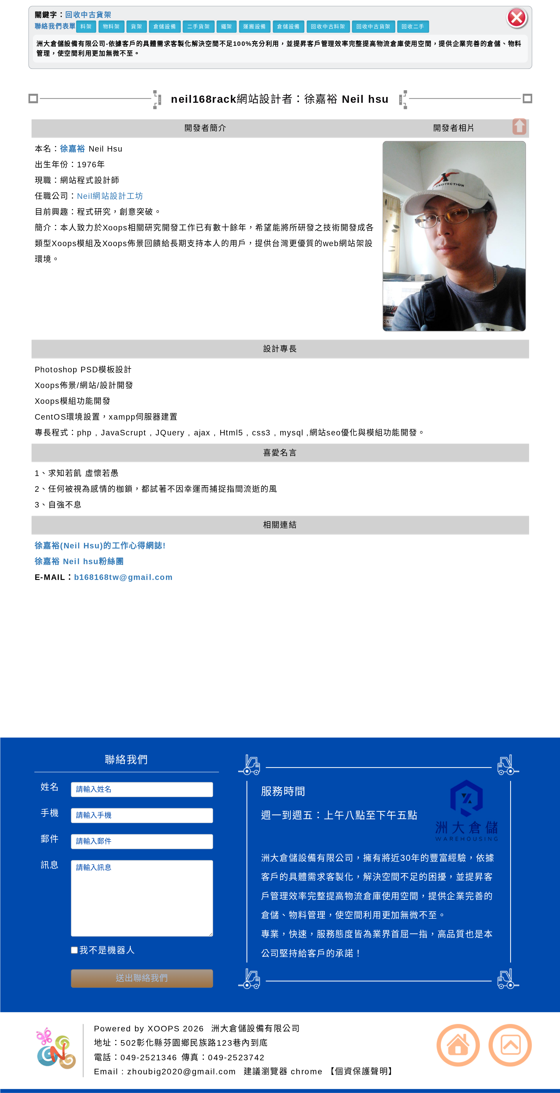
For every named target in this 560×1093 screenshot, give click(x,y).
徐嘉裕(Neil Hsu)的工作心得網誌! (100, 545)
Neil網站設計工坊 (110, 196)
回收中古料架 (328, 26)
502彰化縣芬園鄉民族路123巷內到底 (194, 1042)
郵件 (49, 838)
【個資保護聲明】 (361, 1071)
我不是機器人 (107, 950)
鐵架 (226, 26)
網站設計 (152, 697)
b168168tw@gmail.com (123, 577)
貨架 (136, 26)
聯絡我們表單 (55, 25)
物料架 (111, 26)
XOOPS (164, 1028)
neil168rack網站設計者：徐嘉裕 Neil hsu (280, 99)
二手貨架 (198, 26)
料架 (86, 26)
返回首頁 (458, 1045)
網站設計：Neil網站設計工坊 (59, 686)
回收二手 (413, 26)
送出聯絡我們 (142, 978)
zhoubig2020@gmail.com (183, 1071)
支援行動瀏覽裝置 (376, 672)
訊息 (49, 864)
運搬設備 (254, 26)
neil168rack (173, 659)
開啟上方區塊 (519, 126)
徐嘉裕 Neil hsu (213, 709)
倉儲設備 (164, 26)
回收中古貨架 (88, 15)
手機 (49, 812)
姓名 (49, 786)
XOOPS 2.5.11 (187, 684)
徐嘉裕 (72, 149)
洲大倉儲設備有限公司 (255, 1028)
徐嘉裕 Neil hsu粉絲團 (79, 561)
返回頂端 (510, 1045)
